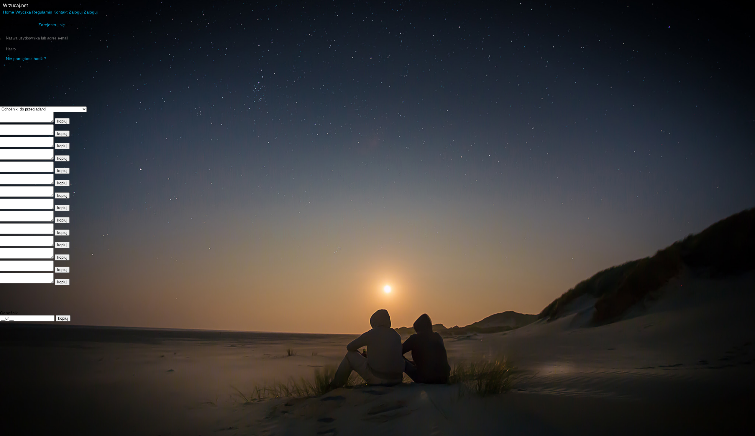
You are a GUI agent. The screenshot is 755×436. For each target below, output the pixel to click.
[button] (9, 12)
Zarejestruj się (51, 24)
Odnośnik (9, 313)
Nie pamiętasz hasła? (26, 58)
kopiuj (62, 121)
